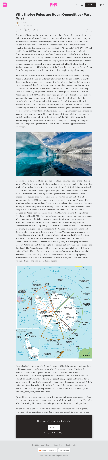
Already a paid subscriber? (54, 433)
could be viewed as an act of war (63, 85)
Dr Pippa (23, 23)
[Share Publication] (82, 5)
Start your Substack (48, 450)
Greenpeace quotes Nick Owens (56, 209)
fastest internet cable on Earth (71, 67)
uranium (24, 400)
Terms (61, 445)
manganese (34, 400)
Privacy (55, 445)
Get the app (64, 450)
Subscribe (90, 5)
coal (53, 400)
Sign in (101, 5)
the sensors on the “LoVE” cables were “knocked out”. (40, 88)
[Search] (77, 5)
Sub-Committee (59, 235)
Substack (43, 456)
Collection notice (70, 445)
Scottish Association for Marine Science (36, 212)
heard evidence (73, 235)
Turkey (30, 110)
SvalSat (66, 64)
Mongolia (45, 117)
